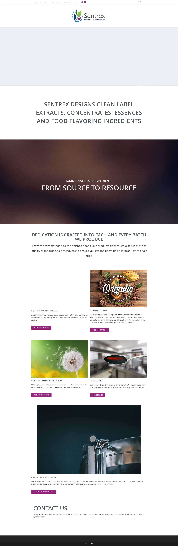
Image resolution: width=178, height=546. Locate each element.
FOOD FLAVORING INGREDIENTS (96, 121)
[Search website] (140, 2)
